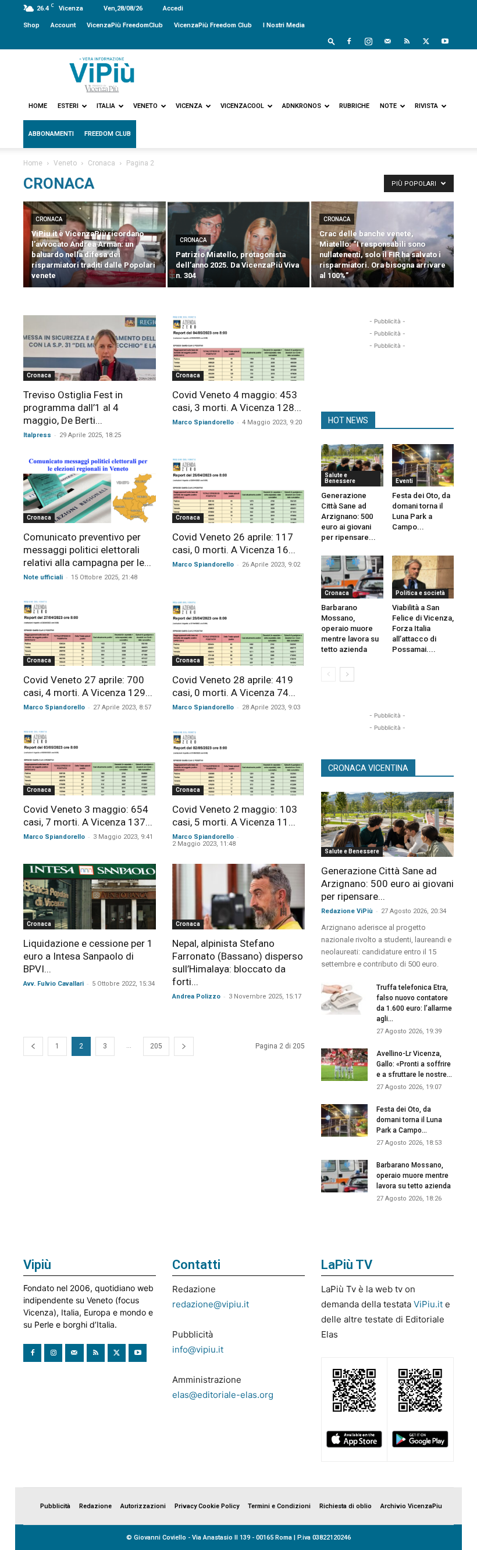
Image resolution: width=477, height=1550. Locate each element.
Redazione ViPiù (347, 911)
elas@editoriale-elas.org (222, 1394)
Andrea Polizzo (196, 996)
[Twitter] (426, 41)
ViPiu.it (428, 1304)
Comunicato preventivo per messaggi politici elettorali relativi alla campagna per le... (87, 549)
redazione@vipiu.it (210, 1304)
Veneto (145, 106)
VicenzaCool (242, 106)
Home (38, 106)
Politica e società (420, 593)
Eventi (404, 481)
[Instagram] (368, 41)
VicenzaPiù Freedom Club (213, 25)
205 (156, 1046)
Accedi (173, 8)
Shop (31, 25)
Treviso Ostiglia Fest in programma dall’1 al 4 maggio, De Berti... (73, 407)
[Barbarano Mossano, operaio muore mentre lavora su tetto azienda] (352, 577)
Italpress (37, 435)
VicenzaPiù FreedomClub (125, 25)
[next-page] (184, 1046)
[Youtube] (445, 41)
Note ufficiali (43, 577)
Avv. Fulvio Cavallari (53, 983)
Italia (106, 106)
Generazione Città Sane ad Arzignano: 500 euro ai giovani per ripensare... (348, 516)
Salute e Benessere (340, 478)
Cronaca (101, 163)
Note (388, 106)
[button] (331, 41)
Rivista (426, 106)
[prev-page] (33, 1046)
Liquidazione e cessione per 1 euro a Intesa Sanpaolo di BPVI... (88, 956)
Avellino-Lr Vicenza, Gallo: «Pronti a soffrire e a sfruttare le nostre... (414, 1064)
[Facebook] (349, 41)
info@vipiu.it (197, 1349)
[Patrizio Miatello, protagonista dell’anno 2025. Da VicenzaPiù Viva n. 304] (239, 245)
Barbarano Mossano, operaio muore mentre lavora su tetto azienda (350, 628)
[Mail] (387, 41)
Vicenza (189, 106)
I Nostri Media (284, 25)
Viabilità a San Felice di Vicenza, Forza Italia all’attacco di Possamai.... (423, 628)
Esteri (68, 106)
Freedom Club (107, 134)
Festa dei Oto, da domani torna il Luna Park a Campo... (409, 1119)
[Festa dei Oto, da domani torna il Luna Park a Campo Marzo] (423, 465)
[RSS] (406, 41)
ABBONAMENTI (51, 134)
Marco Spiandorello (203, 422)
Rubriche (354, 106)
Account (63, 25)
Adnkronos (301, 106)
